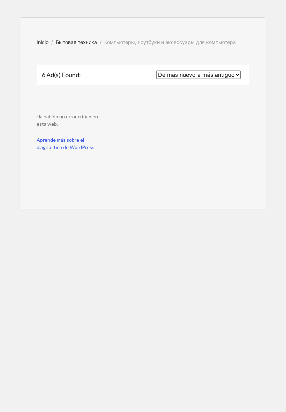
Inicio (42, 42)
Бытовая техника (76, 42)
